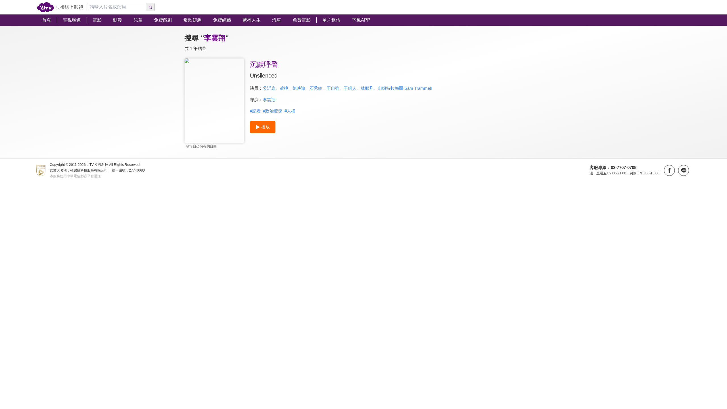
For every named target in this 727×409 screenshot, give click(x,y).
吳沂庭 (269, 88)
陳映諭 (299, 88)
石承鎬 (316, 88)
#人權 (290, 110)
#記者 (255, 110)
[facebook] (669, 170)
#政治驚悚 (272, 110)
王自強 (333, 88)
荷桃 (284, 88)
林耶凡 (367, 88)
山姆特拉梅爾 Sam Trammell (405, 88)
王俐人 (350, 88)
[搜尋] (150, 7)
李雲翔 (269, 99)
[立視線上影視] (60, 7)
